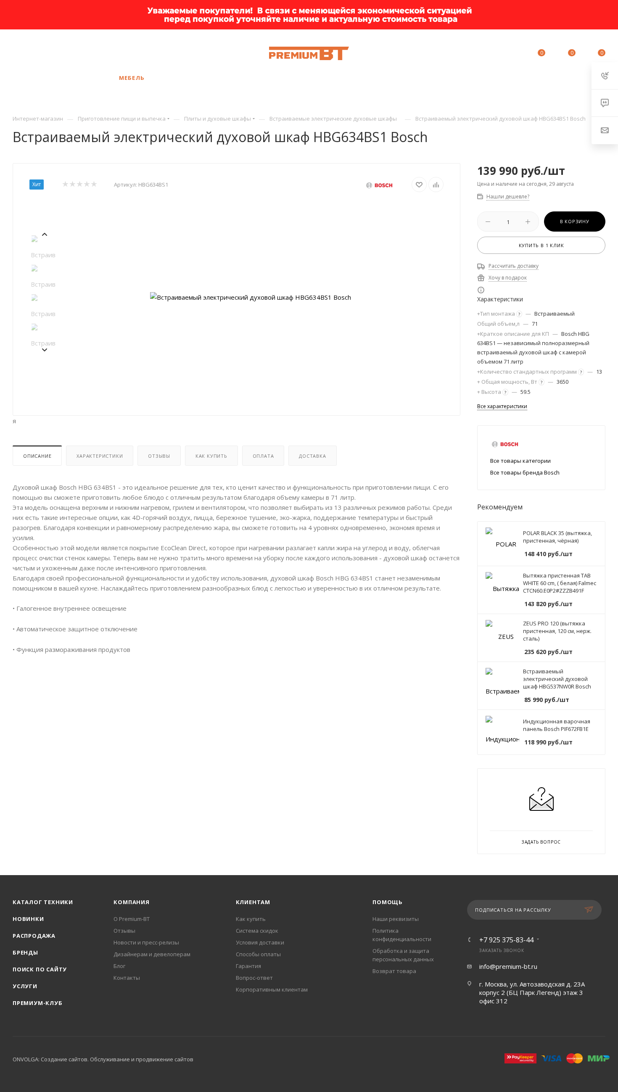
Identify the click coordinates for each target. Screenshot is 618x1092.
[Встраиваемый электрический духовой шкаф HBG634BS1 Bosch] (250, 297)
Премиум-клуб (38, 1003)
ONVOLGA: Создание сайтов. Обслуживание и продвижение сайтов (103, 1059)
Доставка (312, 456)
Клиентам (253, 902)
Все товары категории (520, 460)
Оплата (263, 456)
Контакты (127, 977)
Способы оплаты (258, 954)
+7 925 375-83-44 (78, 53)
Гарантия (248, 966)
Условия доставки (260, 942)
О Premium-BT (132, 919)
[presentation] (44, 233)
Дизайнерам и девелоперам (152, 954)
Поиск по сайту (40, 969)
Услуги (25, 986)
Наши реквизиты (395, 919)
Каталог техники (43, 902)
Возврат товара (394, 971)
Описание (37, 456)
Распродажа (34, 935)
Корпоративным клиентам (272, 989)
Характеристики (100, 456)
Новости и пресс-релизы (146, 942)
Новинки (28, 919)
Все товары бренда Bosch (525, 472)
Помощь (387, 902)
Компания (131, 902)
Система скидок (257, 930)
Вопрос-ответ (254, 977)
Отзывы (159, 456)
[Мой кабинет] (503, 54)
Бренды (25, 952)
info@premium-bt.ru (508, 966)
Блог (119, 966)
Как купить (211, 456)
